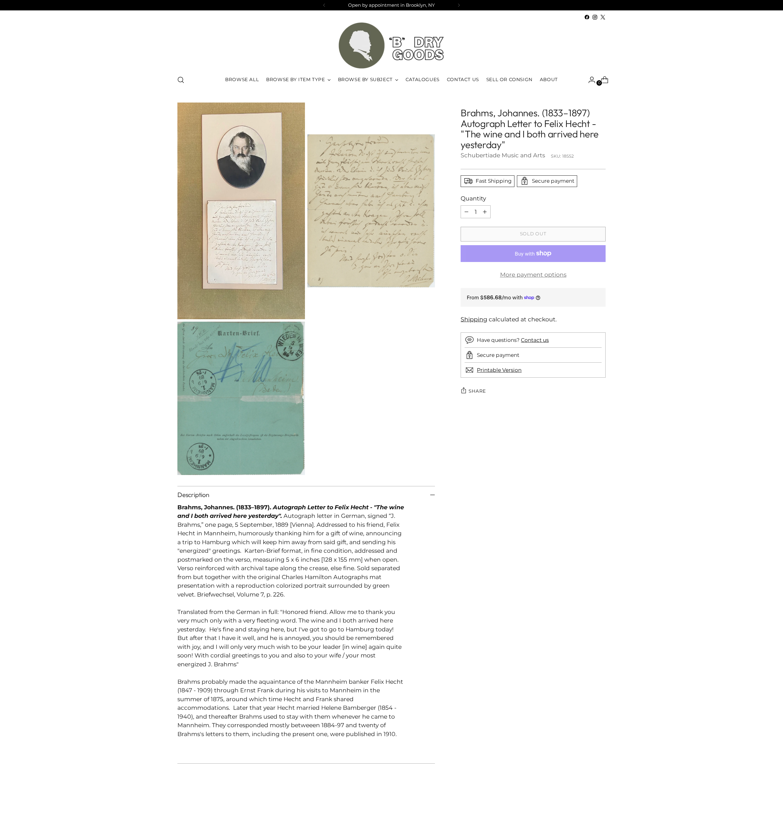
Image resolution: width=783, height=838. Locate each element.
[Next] (459, 5)
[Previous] (324, 5)
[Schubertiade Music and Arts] (391, 45)
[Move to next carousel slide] (600, 817)
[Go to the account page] (589, 80)
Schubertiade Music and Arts (503, 155)
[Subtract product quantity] (466, 212)
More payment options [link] (533, 274)
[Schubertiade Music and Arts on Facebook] (587, 17)
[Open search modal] (181, 80)
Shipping (474, 319)
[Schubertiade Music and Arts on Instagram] (595, 17)
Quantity (473, 198)
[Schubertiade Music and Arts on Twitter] (603, 17)
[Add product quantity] (484, 212)
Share (477, 391)
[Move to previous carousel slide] (586, 817)
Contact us (535, 340)
